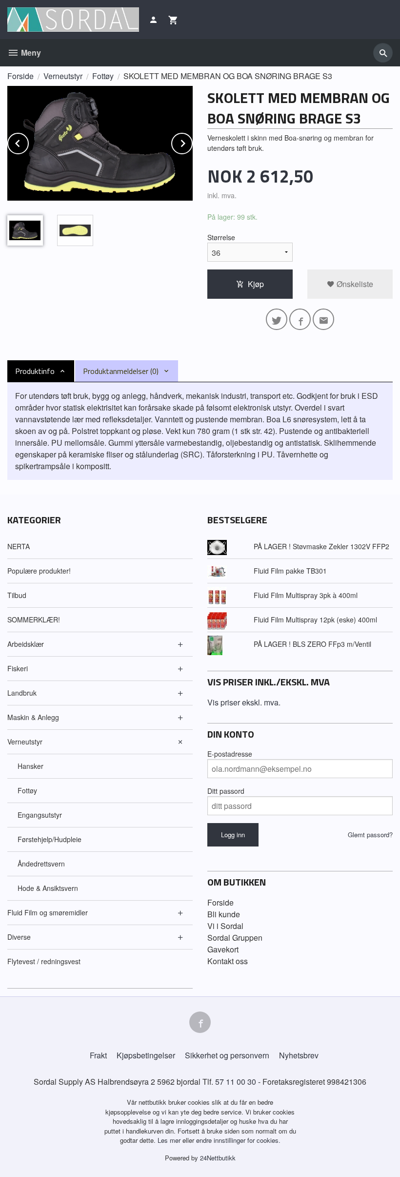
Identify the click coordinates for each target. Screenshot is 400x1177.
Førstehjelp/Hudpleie (49, 839)
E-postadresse (229, 754)
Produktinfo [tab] (35, 371)
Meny (30, 52)
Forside (20, 76)
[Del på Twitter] (276, 319)
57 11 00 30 (235, 1081)
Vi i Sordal (225, 925)
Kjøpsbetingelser (146, 1055)
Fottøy (27, 790)
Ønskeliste (354, 283)
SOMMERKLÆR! (33, 619)
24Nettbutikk (218, 1157)
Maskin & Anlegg (33, 717)
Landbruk (22, 693)
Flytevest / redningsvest (43, 961)
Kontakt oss (227, 961)
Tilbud (16, 595)
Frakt (98, 1055)
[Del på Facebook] (300, 319)
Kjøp (256, 283)
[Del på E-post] (323, 319)
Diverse (19, 937)
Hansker (30, 766)
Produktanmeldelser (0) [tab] (121, 371)
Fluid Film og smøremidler (47, 912)
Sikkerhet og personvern (227, 1055)
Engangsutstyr (40, 815)
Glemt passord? (370, 834)
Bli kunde (223, 914)
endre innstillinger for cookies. (238, 1140)
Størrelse (221, 237)
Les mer (170, 1140)
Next (192, 141)
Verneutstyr (24, 741)
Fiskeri (17, 668)
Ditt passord (225, 791)
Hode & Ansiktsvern (48, 888)
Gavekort (223, 949)
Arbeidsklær (25, 644)
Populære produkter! (39, 571)
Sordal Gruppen (234, 937)
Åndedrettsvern (41, 863)
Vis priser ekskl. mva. (243, 702)
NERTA (18, 546)
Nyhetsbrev (299, 1055)
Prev (28, 141)
